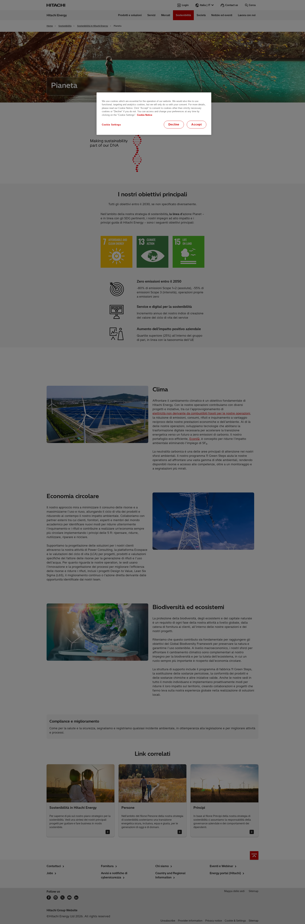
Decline (174, 124)
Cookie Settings (111, 124)
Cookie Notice (144, 115)
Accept (196, 124)
